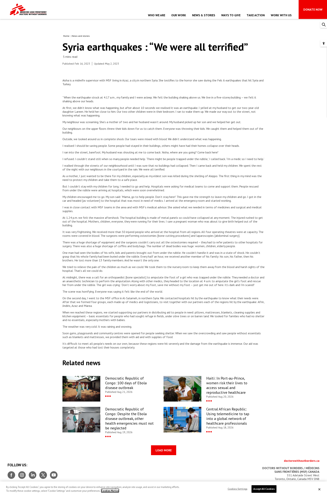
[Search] (323, 24)
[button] (323, 43)
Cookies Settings (237, 489)
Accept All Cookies (263, 489)
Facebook (11, 473)
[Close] (319, 489)
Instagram (22, 473)
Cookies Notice (110, 490)
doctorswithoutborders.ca (301, 461)
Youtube (54, 473)
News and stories (81, 35)
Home (66, 35)
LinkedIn (32, 473)
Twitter (43, 473)
